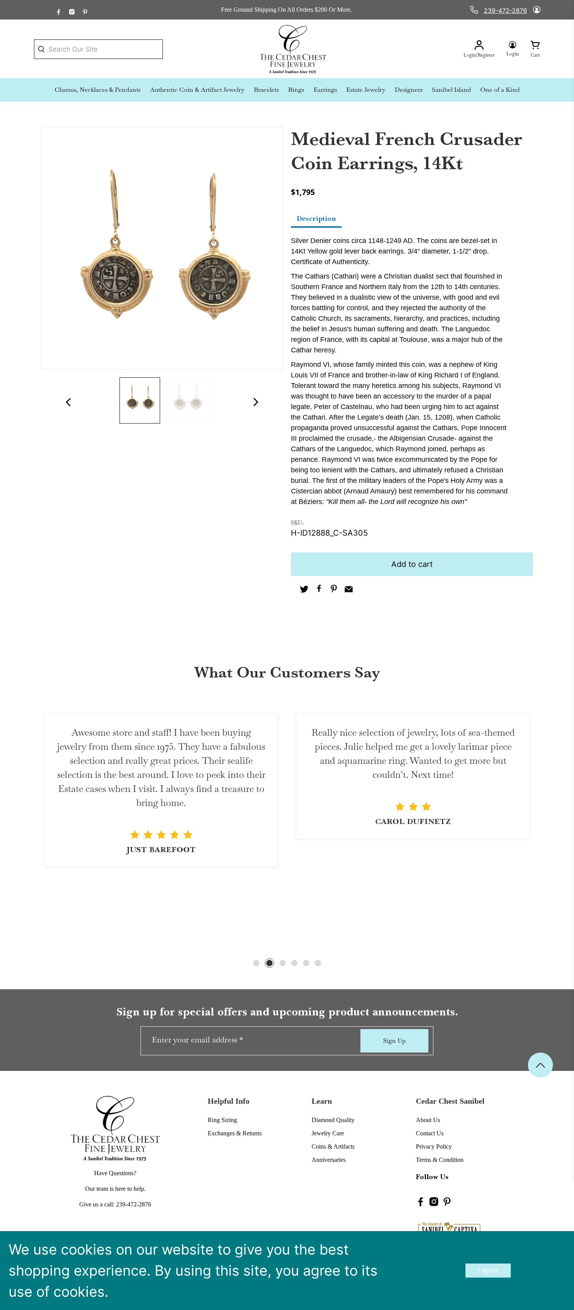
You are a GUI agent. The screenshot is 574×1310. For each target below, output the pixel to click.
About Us (428, 1120)
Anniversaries (329, 1159)
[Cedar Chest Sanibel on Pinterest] (85, 9)
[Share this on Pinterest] (333, 590)
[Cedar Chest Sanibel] (293, 49)
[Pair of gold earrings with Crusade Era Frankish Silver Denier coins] (162, 247)
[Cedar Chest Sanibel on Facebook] (58, 9)
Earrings (325, 90)
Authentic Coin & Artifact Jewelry (197, 90)
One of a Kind (500, 90)
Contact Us (430, 1133)
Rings (296, 90)
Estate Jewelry (365, 90)
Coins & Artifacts (333, 1146)
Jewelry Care (328, 1133)
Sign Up (394, 1041)
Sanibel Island (451, 90)
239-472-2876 (505, 10)
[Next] (258, 402)
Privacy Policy (434, 1146)
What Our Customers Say (287, 672)
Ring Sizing (222, 1120)
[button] (256, 963)
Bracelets (266, 90)
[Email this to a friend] (348, 590)
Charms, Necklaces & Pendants (98, 90)
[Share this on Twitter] (304, 590)
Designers (408, 90)
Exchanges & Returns (235, 1133)
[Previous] (65, 402)
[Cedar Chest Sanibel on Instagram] (72, 9)
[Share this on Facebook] (319, 590)
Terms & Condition (439, 1159)
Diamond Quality (333, 1120)
